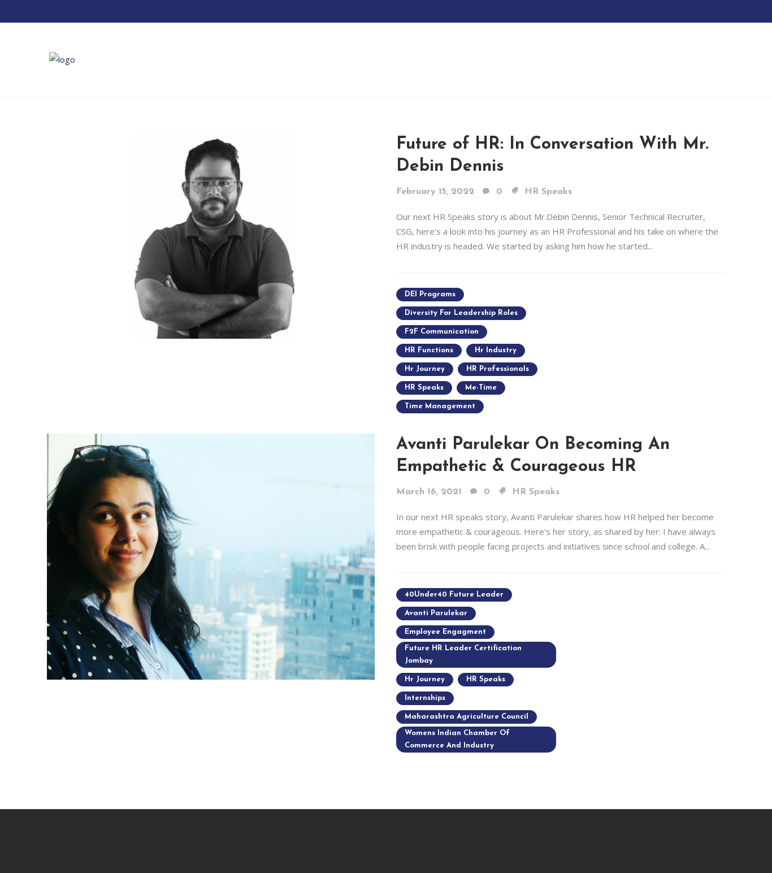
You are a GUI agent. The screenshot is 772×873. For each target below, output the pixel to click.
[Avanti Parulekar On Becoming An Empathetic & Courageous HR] (211, 555)
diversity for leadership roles (461, 313)
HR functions (429, 350)
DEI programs (430, 294)
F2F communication (442, 331)
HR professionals (497, 369)
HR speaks (424, 387)
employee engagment (445, 632)
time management (440, 406)
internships (425, 698)
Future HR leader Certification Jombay (463, 654)
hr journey (425, 369)
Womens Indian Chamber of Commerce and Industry (457, 739)
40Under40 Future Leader (454, 594)
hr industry (496, 350)
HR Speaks (548, 191)
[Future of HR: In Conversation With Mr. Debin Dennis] (211, 235)
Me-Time (481, 387)
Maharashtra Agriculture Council (466, 716)
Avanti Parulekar (436, 613)
